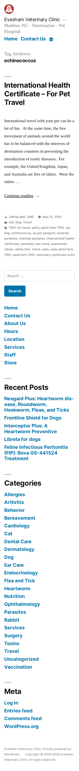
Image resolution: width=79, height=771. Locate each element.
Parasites (15, 612)
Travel (27, 222)
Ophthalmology (22, 604)
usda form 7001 (24, 255)
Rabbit (11, 620)
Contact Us (33, 39)
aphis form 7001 (52, 228)
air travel (23, 228)
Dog (18, 222)
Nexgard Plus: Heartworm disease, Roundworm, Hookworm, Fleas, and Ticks (39, 404)
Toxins (11, 643)
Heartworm (17, 588)
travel (36, 249)
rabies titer (22, 249)
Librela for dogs (22, 439)
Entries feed (18, 711)
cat (67, 228)
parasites (27, 244)
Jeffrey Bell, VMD (21, 217)
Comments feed (23, 718)
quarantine (59, 244)
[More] (51, 39)
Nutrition (14, 596)
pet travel (42, 244)
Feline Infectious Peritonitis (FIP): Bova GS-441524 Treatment (36, 452)
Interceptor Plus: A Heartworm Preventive (30, 428)
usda (45, 249)
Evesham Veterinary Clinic (32, 19)
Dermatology (19, 549)
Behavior (14, 510)
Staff (10, 355)
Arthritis (14, 502)
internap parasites (32, 238)
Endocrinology (21, 573)
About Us (15, 323)
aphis (35, 228)
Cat (11, 222)
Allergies (14, 494)
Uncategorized (21, 659)
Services (14, 347)
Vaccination (18, 667)
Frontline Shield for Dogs (33, 418)
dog (7, 233)
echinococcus (21, 233)
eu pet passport (44, 233)
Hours (11, 331)
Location (14, 339)
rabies (8, 249)
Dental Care (17, 541)
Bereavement (19, 518)
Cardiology (17, 526)
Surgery (13, 635)
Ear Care (14, 565)
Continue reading (22, 195)
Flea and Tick (19, 581)
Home (10, 39)
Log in (11, 703)
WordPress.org (21, 726)
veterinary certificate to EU (55, 255)
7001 (12, 228)
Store (10, 363)
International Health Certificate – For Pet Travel (37, 94)
